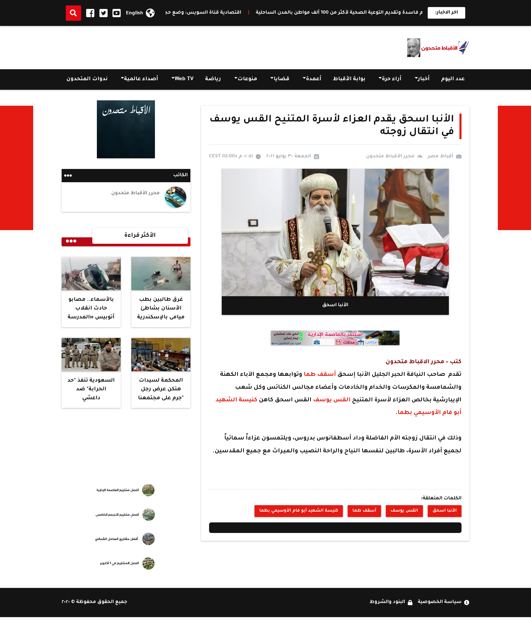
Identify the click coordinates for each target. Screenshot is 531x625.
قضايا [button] (281, 79)
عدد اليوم (453, 79)
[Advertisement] (137, 46)
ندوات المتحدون (87, 79)
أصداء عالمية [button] (141, 79)
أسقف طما (319, 375)
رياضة (213, 79)
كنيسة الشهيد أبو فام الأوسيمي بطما (298, 510)
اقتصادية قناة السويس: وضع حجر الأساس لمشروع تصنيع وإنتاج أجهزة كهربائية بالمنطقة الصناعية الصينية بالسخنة (189, 13)
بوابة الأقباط (349, 79)
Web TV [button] (184, 79)
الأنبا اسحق (444, 510)
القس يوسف (332, 400)
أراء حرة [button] (391, 79)
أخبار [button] (424, 79)
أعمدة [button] (313, 79)
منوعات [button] (247, 79)
